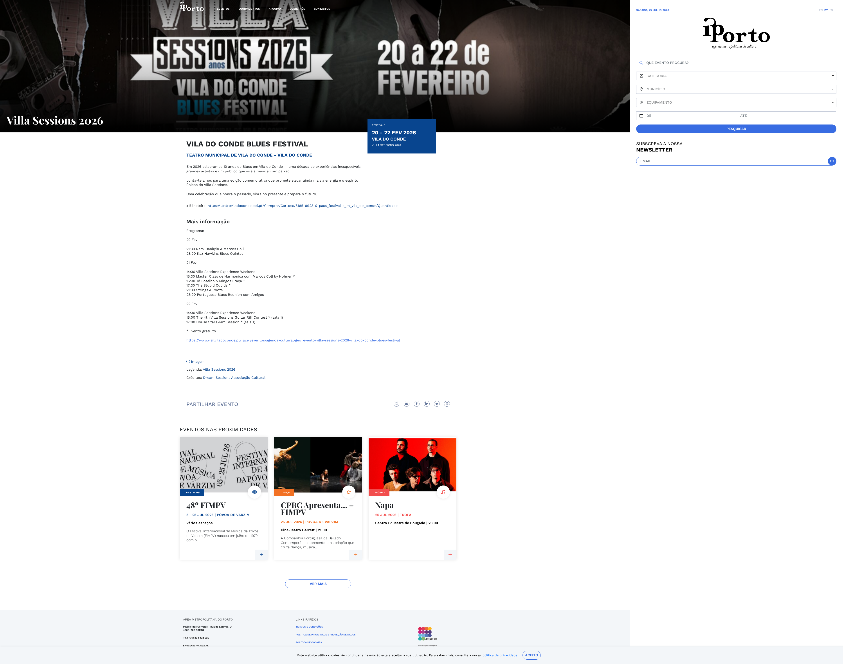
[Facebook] (417, 404)
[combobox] (736, 76)
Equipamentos (249, 8)
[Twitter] (437, 404)
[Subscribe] (832, 161)
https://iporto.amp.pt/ (196, 645)
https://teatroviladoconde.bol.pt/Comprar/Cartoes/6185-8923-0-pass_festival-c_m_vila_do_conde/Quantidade (303, 206)
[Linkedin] (427, 404)
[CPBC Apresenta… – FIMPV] (355, 555)
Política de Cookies (309, 642)
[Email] (406, 404)
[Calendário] (447, 404)
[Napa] (450, 555)
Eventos (223, 8)
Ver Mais (318, 584)
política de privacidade (500, 655)
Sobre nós (297, 8)
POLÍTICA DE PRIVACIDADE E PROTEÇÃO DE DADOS (326, 634)
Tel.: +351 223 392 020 (196, 637)
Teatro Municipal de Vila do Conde (229, 155)
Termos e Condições (309, 626)
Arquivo (275, 8)
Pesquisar (736, 129)
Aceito (531, 655)
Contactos (322, 8)
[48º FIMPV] (261, 555)
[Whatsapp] (396, 404)
